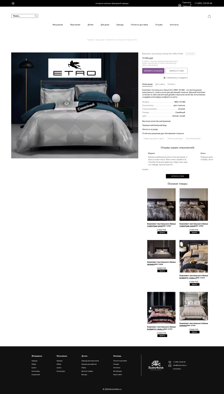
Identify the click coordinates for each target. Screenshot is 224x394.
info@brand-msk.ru (180, 365)
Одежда (34, 361)
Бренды (120, 24)
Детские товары (87, 371)
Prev (143, 169)
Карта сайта (117, 374)
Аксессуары (36, 371)
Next (146, 169)
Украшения (36, 374)
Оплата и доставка (139, 24)
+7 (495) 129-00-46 (203, 3)
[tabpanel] (74, 105)
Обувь (34, 364)
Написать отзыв (177, 176)
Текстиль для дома (175, 138)
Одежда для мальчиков (90, 361)
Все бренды (117, 371)
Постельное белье (193, 138)
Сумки (34, 368)
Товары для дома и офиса (154, 138)
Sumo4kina (177, 369)
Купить (162, 233)
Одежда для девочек (89, 364)
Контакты (174, 24)
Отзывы (159, 24)
